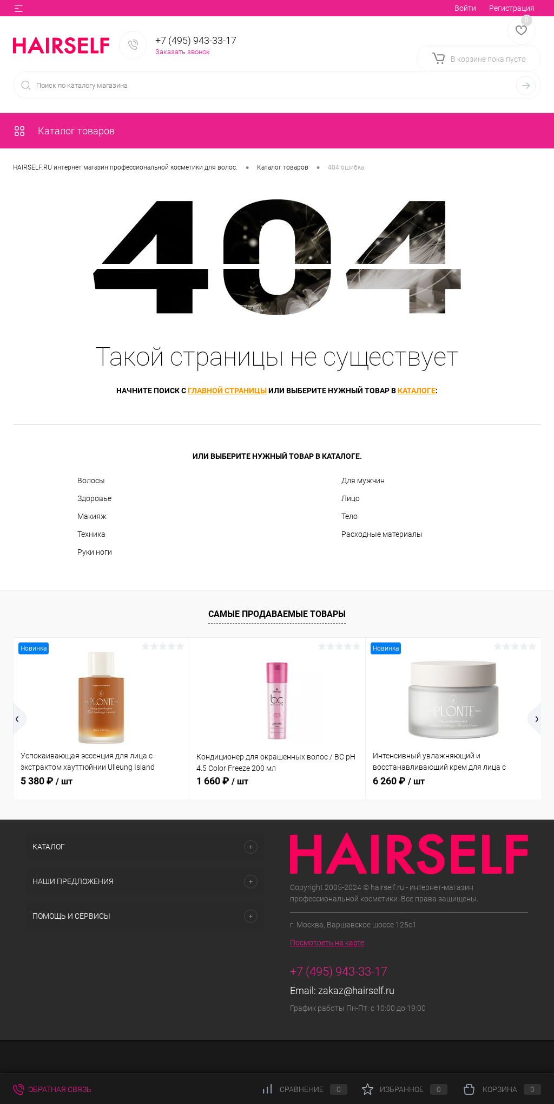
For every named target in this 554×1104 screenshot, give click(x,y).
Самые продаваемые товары (277, 614)
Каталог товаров (75, 131)
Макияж (92, 516)
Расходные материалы (382, 534)
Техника (91, 534)
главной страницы (227, 390)
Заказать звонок (182, 52)
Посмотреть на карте (327, 942)
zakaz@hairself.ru (356, 990)
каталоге (417, 390)
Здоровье (94, 498)
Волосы (91, 480)
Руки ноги (94, 552)
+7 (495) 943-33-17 (195, 40)
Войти (465, 8)
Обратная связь (59, 1089)
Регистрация (512, 8)
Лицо (350, 498)
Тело (349, 516)
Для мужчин (363, 480)
